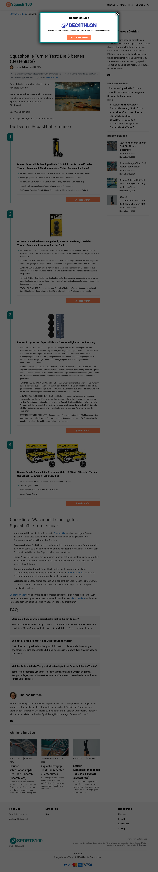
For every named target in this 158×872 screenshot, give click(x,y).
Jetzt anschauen (79, 37)
